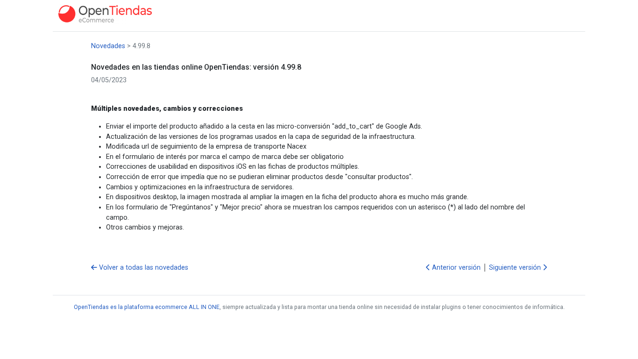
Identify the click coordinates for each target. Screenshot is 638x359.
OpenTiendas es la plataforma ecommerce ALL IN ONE (147, 306)
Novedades (108, 46)
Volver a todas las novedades (142, 268)
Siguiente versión (516, 268)
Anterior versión (455, 268)
